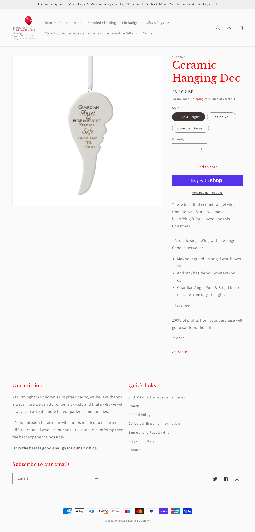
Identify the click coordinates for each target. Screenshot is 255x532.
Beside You (221, 117)
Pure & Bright (188, 117)
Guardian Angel (190, 128)
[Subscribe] (96, 478)
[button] (63, 22)
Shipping (197, 99)
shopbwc (120, 520)
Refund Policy (139, 414)
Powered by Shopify (138, 520)
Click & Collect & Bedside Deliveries (156, 397)
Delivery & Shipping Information (154, 423)
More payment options (207, 192)
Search (133, 406)
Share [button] (182, 351)
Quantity (178, 139)
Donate (134, 449)
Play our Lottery (141, 441)
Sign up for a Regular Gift (148, 432)
